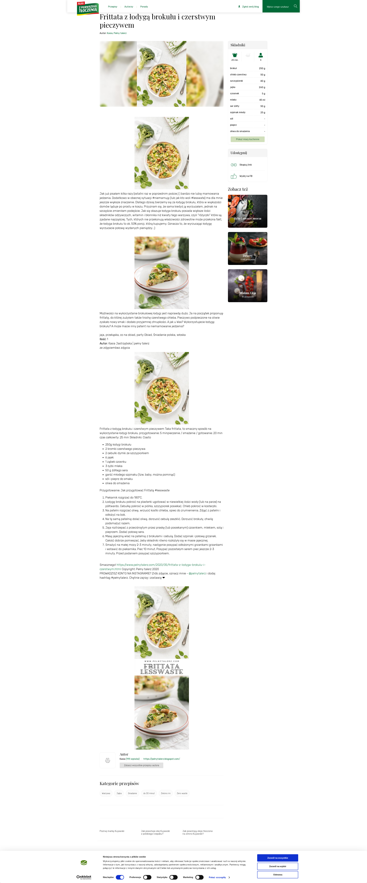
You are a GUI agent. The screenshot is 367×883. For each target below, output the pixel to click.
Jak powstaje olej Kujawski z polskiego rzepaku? (155, 832)
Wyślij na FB (246, 176)
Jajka (119, 793)
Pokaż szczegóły (217, 877)
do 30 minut (149, 793)
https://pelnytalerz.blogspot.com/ (162, 759)
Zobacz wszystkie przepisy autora (141, 765)
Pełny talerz (120, 33)
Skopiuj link (246, 164)
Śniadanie (132, 793)
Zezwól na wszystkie (277, 858)
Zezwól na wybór (277, 866)
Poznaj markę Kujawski (112, 831)
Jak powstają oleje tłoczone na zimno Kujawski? (197, 832)
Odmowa (277, 874)
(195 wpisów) (132, 759)
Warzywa (106, 793)
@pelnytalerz (197, 573)
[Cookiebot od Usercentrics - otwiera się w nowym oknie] (83, 877)
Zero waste (182, 793)
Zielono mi (165, 793)
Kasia (110, 33)
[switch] (147, 877)
